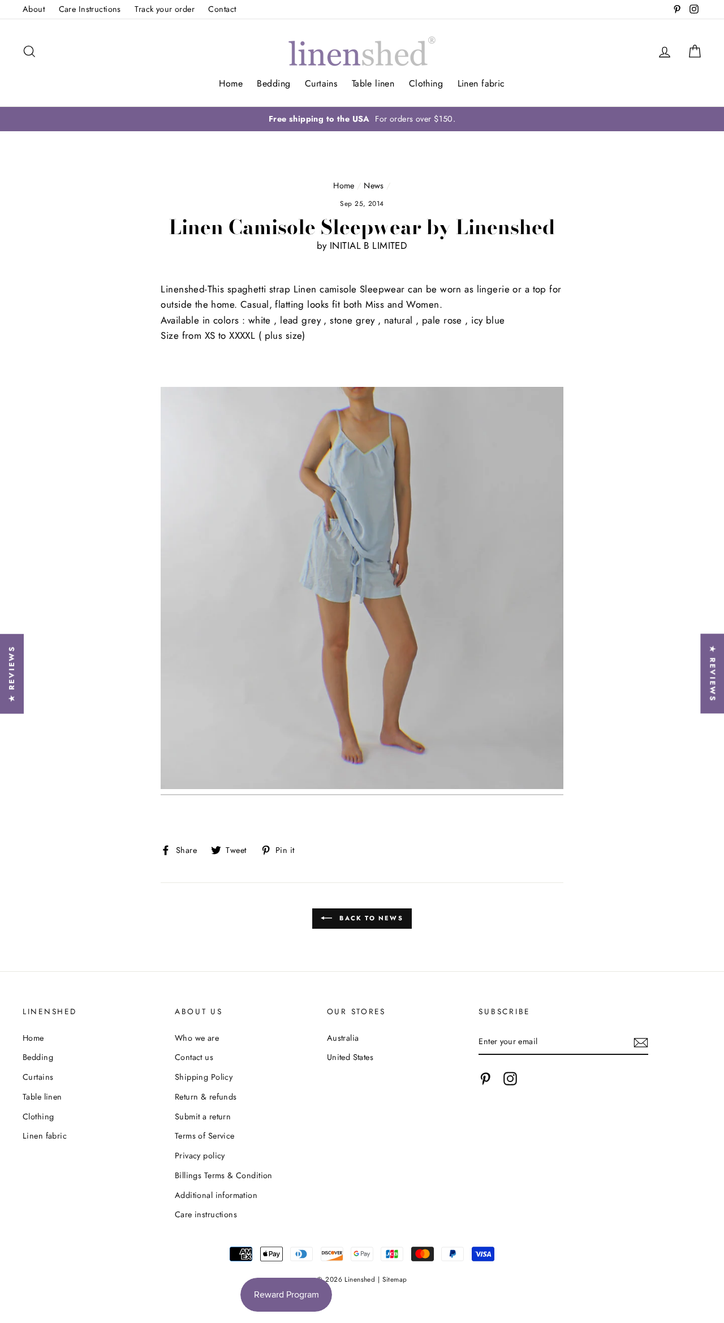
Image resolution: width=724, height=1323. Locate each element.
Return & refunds (206, 1096)
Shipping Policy (203, 1077)
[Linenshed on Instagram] (510, 1079)
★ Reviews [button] (712, 673)
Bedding (273, 83)
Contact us (194, 1057)
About (34, 9)
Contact (222, 9)
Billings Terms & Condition (224, 1175)
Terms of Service (205, 1135)
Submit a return (203, 1116)
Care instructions (206, 1214)
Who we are (197, 1038)
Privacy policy (200, 1155)
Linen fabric (481, 83)
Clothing (426, 83)
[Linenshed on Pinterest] (485, 1079)
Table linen (373, 83)
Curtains (321, 83)
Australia (343, 1038)
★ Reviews (11, 673)
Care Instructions (90, 9)
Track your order (165, 9)
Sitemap (394, 1279)
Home (231, 83)
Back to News (370, 917)
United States (350, 1057)
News (374, 185)
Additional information (216, 1195)
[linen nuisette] (362, 591)
